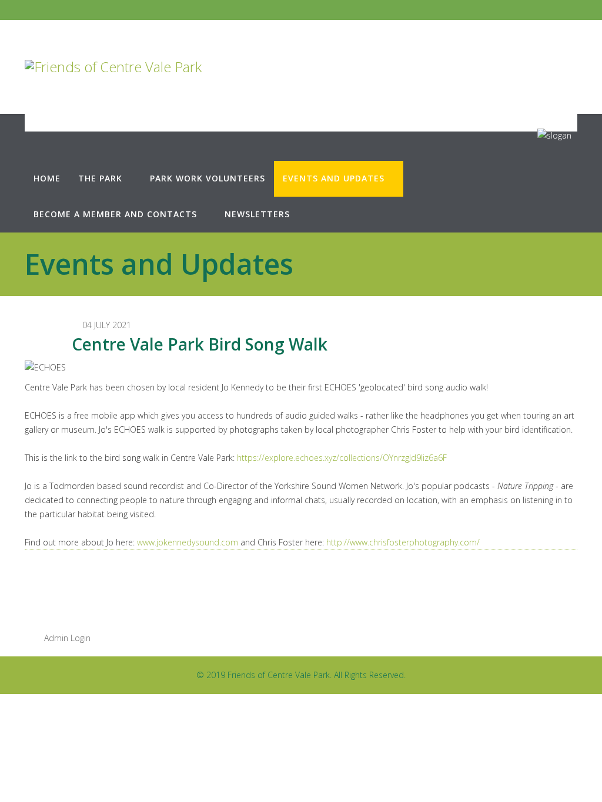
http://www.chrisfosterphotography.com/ (403, 542)
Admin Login (66, 637)
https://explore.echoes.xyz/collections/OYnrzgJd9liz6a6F (342, 457)
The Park (100, 178)
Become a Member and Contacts (115, 214)
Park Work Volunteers (207, 178)
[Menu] (532, 143)
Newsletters (257, 214)
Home (47, 178)
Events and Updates (333, 178)
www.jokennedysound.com (187, 542)
